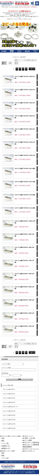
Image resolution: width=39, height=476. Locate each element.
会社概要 (6, 461)
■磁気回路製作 (27, 447)
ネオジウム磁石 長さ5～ (9, 393)
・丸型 (2, 438)
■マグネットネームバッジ (31, 449)
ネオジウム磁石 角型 (7, 385)
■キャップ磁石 (27, 440)
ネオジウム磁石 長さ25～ (9, 415)
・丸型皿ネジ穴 (5, 446)
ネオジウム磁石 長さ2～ (9, 389)
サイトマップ (32, 461)
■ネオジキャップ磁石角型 (31, 445)
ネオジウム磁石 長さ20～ (9, 411)
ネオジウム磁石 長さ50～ (9, 424)
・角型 (2, 441)
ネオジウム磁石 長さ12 (9, 402)
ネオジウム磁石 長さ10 (9, 398)
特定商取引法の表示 (13, 461)
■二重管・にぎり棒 (29, 438)
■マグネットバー (28, 436)
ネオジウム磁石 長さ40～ (9, 428)
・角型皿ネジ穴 (5, 448)
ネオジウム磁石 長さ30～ (9, 419)
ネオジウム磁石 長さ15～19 (10, 406)
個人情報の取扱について (23, 461)
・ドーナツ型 (4, 443)
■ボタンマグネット (29, 451)
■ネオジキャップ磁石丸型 (31, 442)
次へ (32, 69)
